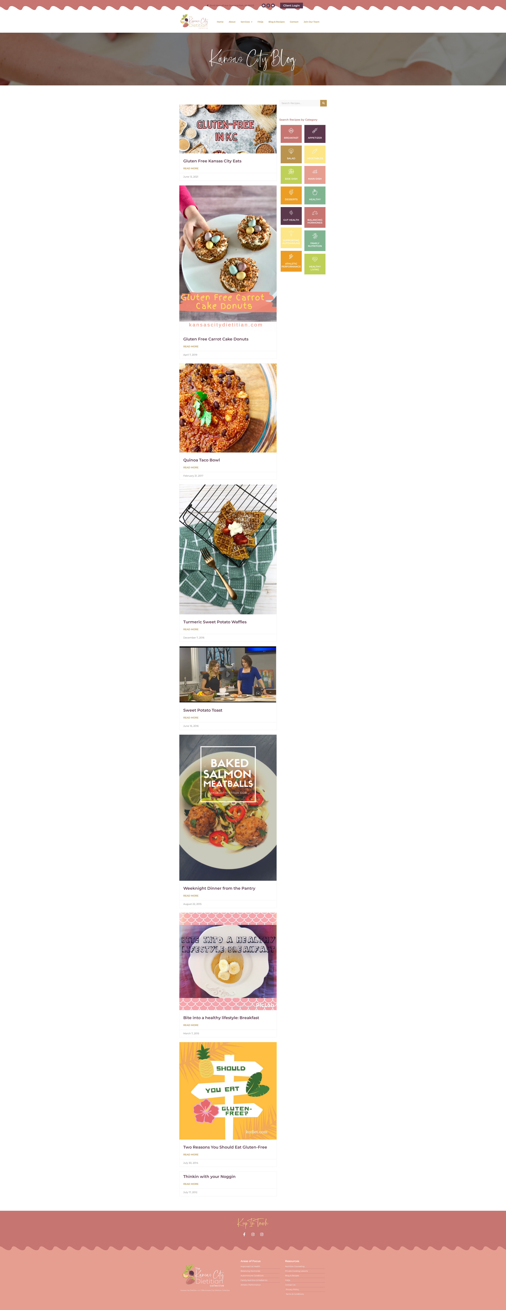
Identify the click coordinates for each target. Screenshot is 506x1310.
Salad (291, 158)
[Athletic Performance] (291, 256)
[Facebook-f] (244, 1234)
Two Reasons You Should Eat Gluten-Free (225, 1147)
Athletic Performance (291, 265)
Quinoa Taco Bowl (201, 460)
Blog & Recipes (277, 22)
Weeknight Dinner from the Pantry (219, 888)
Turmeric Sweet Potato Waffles (215, 621)
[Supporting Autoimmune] (291, 233)
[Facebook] (264, 6)
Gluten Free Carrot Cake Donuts (215, 339)
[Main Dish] (315, 172)
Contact (294, 22)
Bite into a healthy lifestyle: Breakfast (221, 1017)
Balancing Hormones (314, 221)
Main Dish (315, 178)
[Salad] (291, 151)
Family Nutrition (315, 245)
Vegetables (315, 158)
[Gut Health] (291, 213)
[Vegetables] (315, 151)
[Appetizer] (315, 131)
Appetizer (315, 137)
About (232, 22)
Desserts (291, 199)
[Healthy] (315, 192)
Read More (190, 168)
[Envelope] (273, 6)
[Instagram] (268, 6)
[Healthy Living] (315, 259)
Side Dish (291, 178)
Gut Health (291, 220)
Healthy (315, 199)
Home (220, 22)
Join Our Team (311, 22)
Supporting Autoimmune (291, 242)
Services (245, 22)
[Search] (323, 103)
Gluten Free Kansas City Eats (212, 161)
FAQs (260, 22)
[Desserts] (291, 192)
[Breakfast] (291, 131)
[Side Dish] (291, 172)
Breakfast (291, 137)
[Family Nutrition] (315, 236)
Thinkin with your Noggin (209, 1176)
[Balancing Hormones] (315, 213)
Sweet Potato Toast (202, 710)
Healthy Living (315, 268)
